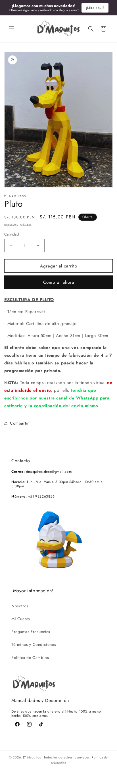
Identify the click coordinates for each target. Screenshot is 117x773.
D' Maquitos (32, 757)
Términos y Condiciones (33, 644)
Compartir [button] (19, 423)
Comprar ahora (58, 282)
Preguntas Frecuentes (30, 631)
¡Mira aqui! (95, 7)
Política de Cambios (30, 657)
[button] (11, 29)
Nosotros (19, 606)
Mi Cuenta (20, 619)
